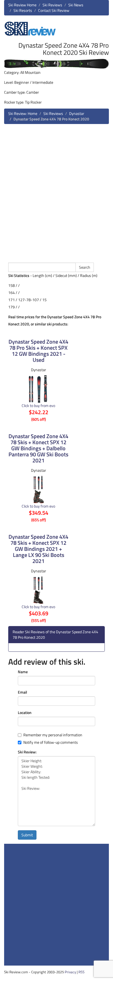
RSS (81, 972)
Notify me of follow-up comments (50, 742)
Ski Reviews (52, 5)
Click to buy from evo (38, 405)
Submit (27, 835)
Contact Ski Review (53, 10)
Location (25, 712)
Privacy (70, 972)
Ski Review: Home (22, 113)
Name (23, 672)
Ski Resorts (22, 10)
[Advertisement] (56, 192)
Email (22, 692)
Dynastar (76, 113)
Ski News (75, 5)
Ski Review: (27, 752)
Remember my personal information (52, 735)
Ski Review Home (22, 5)
